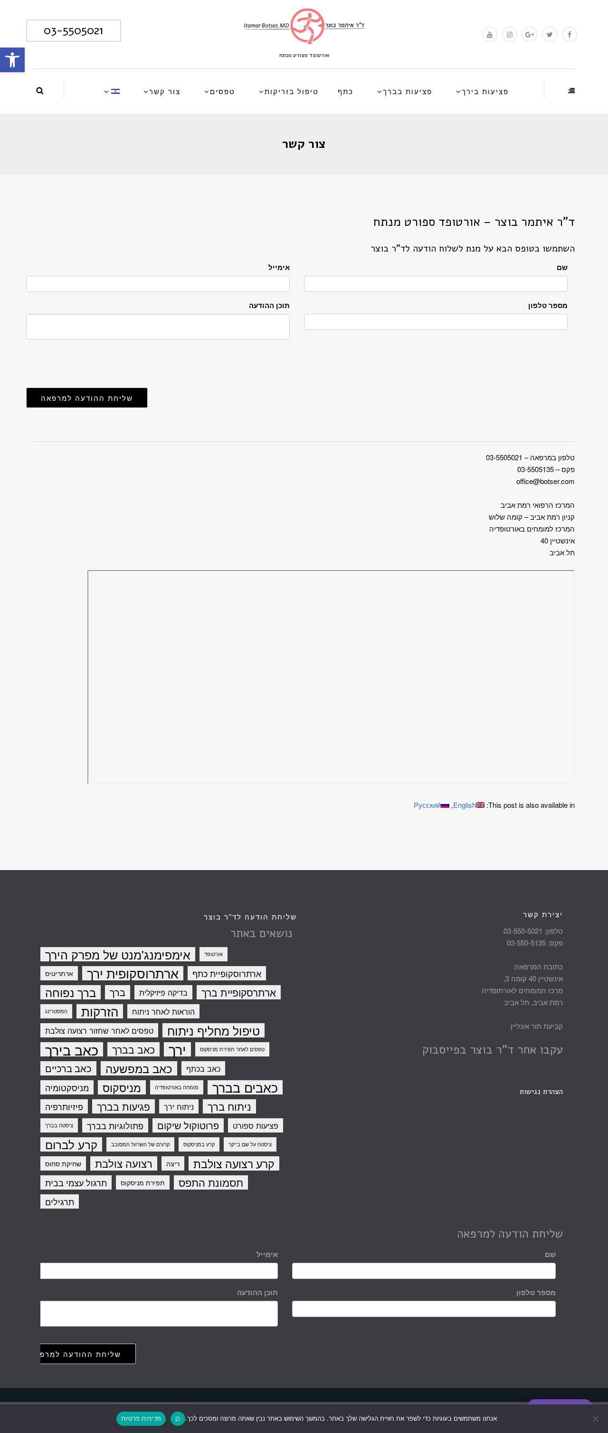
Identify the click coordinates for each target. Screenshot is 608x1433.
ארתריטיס (59, 973)
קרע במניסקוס (199, 1144)
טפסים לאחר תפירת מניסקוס (232, 1049)
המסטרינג (56, 1011)
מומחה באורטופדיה (177, 1087)
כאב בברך (133, 1049)
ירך (177, 1049)
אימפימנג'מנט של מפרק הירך (117, 954)
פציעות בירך (485, 91)
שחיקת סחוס (63, 1163)
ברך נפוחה (70, 992)
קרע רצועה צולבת (234, 1163)
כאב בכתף (203, 1068)
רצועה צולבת (123, 1163)
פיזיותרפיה (64, 1106)
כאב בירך (71, 1049)
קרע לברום (71, 1144)
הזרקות (99, 1011)
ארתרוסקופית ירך (133, 973)
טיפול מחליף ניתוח (213, 1030)
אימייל (279, 267)
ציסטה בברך (59, 1125)
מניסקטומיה (67, 1087)
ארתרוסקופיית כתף (226, 973)
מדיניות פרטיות (141, 1418)
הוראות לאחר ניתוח (163, 1011)
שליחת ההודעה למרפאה (87, 398)
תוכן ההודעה (269, 305)
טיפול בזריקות (292, 91)
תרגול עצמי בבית (76, 1182)
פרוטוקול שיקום (188, 1125)
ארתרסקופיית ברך (238, 992)
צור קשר (164, 91)
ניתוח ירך (179, 1106)
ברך (117, 992)
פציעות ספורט (255, 1125)
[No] (596, 1418)
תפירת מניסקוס (143, 1182)
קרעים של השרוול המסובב (140, 1144)
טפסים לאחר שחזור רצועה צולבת (99, 1030)
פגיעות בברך (123, 1106)
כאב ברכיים (68, 1068)
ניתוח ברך (229, 1106)
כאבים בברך (245, 1087)
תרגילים (59, 1201)
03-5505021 (74, 30)
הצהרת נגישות (541, 1091)
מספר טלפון (548, 305)
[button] (12, 60)
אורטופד (213, 954)
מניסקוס (122, 1087)
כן (177, 1418)
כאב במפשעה (138, 1068)
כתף (345, 91)
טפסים (222, 91)
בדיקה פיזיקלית (163, 992)
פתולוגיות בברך (115, 1125)
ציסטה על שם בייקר (250, 1144)
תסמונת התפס (211, 1182)
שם (562, 267)
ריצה (173, 1163)
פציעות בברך (407, 91)
